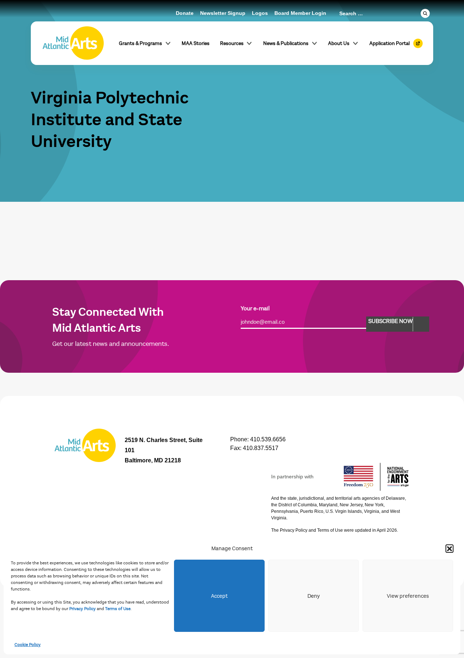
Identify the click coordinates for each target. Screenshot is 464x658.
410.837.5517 (260, 448)
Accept (219, 596)
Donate (185, 13)
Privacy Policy (82, 608)
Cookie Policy (27, 644)
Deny (313, 596)
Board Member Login (300, 13)
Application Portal (389, 43)
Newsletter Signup (222, 13)
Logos (260, 13)
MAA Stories (196, 43)
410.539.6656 (268, 439)
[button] (449, 548)
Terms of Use (117, 608)
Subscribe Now (390, 321)
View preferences (408, 596)
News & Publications (285, 43)
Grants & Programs (140, 43)
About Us (338, 43)
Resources (232, 43)
